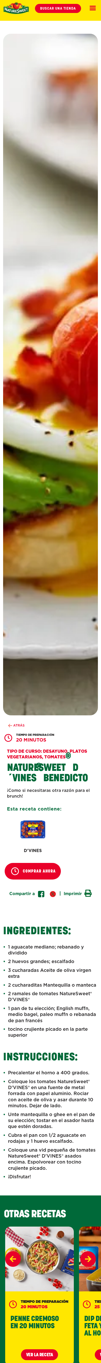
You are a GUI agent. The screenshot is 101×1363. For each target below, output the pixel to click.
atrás (18, 725)
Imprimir (73, 893)
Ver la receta (39, 1355)
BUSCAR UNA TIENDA (58, 8)
